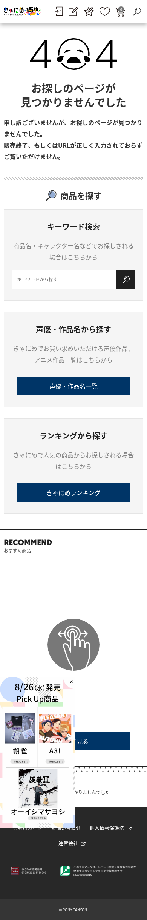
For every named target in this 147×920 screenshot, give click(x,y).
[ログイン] (58, 11)
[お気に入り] (105, 11)
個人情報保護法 (107, 827)
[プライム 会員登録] (88, 11)
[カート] (120, 11)
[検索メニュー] (136, 11)
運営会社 (68, 842)
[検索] (125, 279)
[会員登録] (73, 11)
